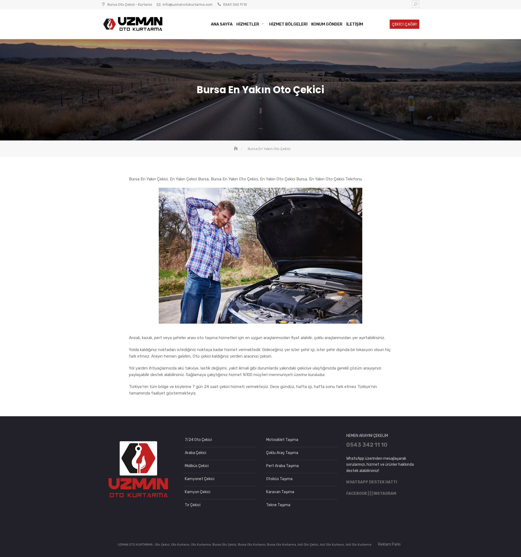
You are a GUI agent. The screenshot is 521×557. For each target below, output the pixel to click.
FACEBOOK (356, 493)
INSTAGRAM (384, 493)
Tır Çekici (193, 505)
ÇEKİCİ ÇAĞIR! (404, 24)
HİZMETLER (247, 24)
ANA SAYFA (222, 24)
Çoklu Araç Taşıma (282, 452)
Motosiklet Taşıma (282, 439)
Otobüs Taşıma (279, 479)
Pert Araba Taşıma (282, 466)
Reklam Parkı (389, 544)
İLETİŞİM (354, 24)
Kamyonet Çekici (199, 479)
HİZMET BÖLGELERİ (288, 24)
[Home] (236, 149)
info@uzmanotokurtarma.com (187, 4)
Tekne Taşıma (278, 505)
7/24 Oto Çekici (198, 439)
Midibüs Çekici (197, 466)
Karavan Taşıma (280, 492)
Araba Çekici (195, 452)
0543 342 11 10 (235, 4)
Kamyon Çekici (197, 492)
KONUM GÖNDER (326, 24)
